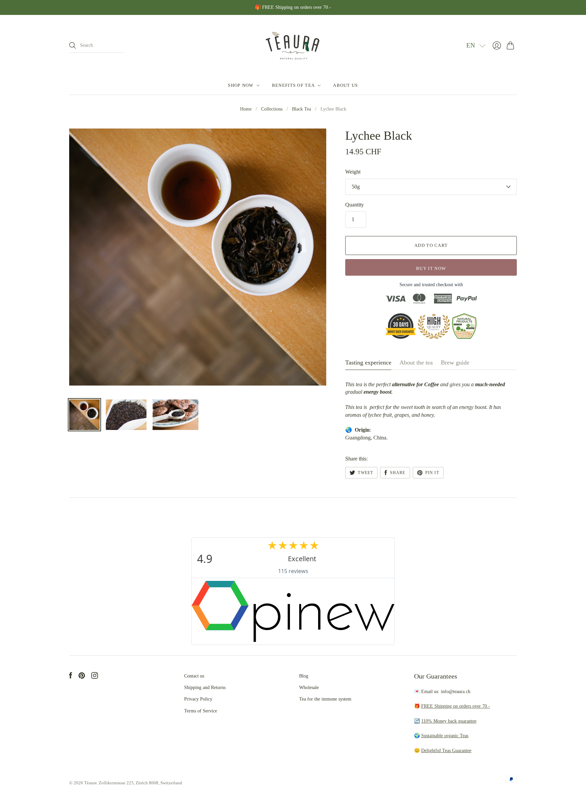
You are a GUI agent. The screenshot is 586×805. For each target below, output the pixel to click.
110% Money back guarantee (448, 721)
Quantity (354, 205)
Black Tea (301, 109)
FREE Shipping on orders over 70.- (455, 706)
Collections (271, 109)
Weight (352, 172)
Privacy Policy (198, 699)
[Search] (72, 45)
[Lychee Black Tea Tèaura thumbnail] (84, 414)
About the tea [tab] (416, 362)
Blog (303, 676)
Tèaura (90, 782)
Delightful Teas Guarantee (446, 750)
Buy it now (431, 268)
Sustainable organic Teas (444, 735)
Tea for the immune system (325, 699)
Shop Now (240, 85)
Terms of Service (200, 710)
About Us (345, 85)
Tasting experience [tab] (368, 362)
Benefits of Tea (293, 85)
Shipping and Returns (205, 687)
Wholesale (309, 687)
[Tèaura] (293, 45)
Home (246, 109)
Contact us (194, 676)
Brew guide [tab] (455, 362)
